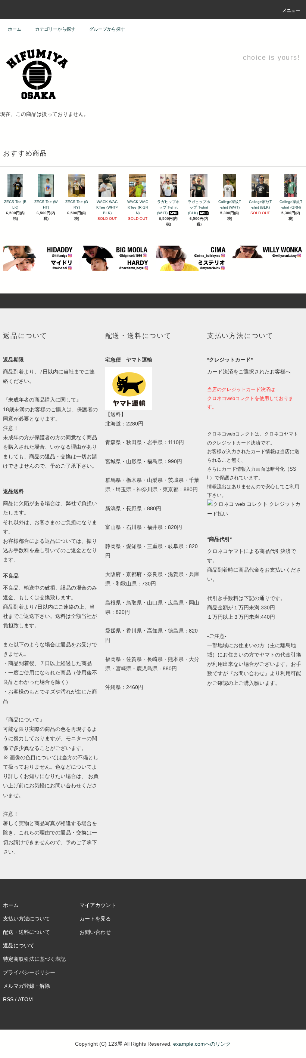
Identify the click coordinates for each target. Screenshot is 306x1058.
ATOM (25, 999)
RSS (8, 999)
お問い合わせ (95, 932)
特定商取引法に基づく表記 (34, 959)
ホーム (14, 29)
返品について (18, 945)
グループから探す (107, 29)
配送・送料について (26, 932)
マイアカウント (97, 905)
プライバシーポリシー (29, 972)
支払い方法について (26, 919)
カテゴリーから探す (55, 29)
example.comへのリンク (202, 1044)
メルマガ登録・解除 (26, 986)
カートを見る (95, 919)
